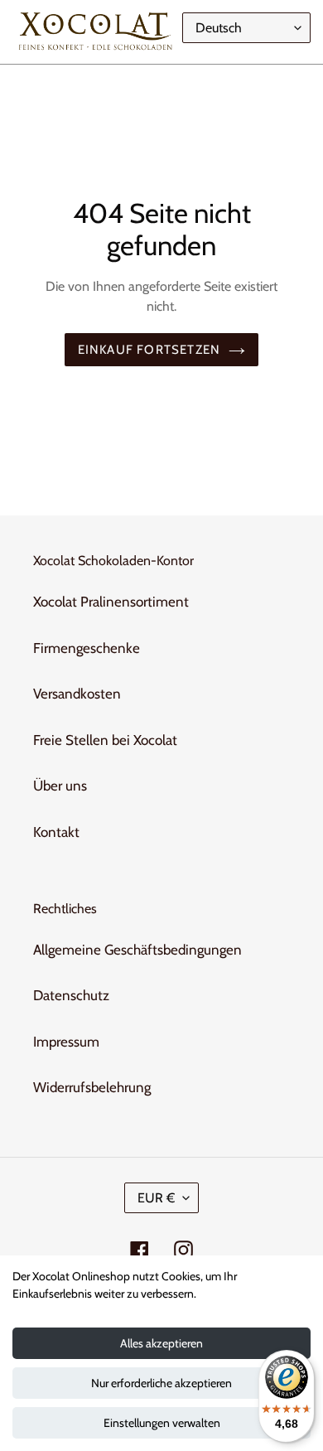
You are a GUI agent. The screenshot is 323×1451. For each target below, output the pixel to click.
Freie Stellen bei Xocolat (105, 740)
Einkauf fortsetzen (149, 349)
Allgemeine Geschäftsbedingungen (137, 949)
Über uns (60, 785)
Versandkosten (77, 693)
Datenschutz (71, 995)
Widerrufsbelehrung (92, 1087)
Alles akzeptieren (161, 1343)
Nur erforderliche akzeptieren (161, 1383)
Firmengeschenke (86, 648)
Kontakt (56, 832)
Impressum (66, 1041)
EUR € (156, 1198)
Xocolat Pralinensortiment (111, 601)
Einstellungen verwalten (162, 1422)
